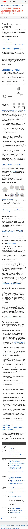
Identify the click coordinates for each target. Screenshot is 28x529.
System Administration (11, 243)
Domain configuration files (14, 452)
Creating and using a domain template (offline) (17, 491)
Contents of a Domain (7, 43)
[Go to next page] (26, 518)
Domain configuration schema (15, 510)
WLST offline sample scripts (15, 496)
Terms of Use (18, 525)
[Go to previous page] (1, 518)
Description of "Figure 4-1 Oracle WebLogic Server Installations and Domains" (14, 110)
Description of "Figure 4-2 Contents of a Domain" (9, 199)
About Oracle (3, 525)
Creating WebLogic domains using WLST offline (16, 472)
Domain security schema (14, 512)
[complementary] (4, 527)
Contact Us (8, 525)
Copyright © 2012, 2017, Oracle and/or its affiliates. (10, 528)
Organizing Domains (7, 41)
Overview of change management (16, 454)
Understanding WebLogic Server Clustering (11, 283)
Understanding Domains (8, 39)
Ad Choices (9, 527)
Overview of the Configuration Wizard (17, 463)
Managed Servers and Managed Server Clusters (13, 207)
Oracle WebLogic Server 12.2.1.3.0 (17, 5)
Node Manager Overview (19, 342)
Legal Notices (13, 525)
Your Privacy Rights (24, 525)
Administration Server (7, 206)
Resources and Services (8, 211)
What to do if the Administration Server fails (15, 447)
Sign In (24, 1)
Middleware (6, 5)
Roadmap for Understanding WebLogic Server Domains (14, 44)
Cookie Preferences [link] (4, 527)
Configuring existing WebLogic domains (15, 477)
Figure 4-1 (4, 80)
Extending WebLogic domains (15, 465)
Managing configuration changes (16, 483)
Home (2, 5)
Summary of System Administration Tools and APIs (12, 231)
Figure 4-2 (14, 171)
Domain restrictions (13, 450)
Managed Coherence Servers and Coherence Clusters (14, 209)
